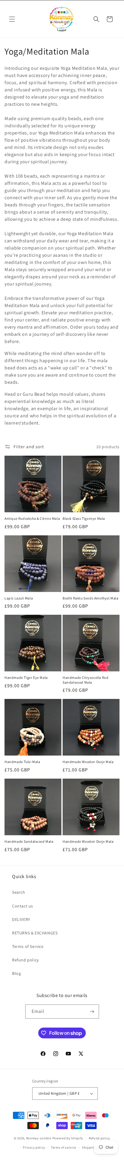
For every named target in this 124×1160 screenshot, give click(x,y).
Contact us (22, 906)
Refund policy (25, 960)
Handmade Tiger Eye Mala (26, 677)
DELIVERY (21, 919)
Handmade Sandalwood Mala (29, 841)
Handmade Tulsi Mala (22, 761)
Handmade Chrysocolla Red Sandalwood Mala (85, 680)
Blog (16, 973)
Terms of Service (28, 946)
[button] (12, 19)
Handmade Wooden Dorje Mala (88, 761)
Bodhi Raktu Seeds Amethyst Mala (91, 598)
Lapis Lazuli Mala (19, 598)
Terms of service (63, 1147)
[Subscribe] (92, 1012)
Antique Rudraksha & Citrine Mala (32, 518)
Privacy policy (34, 1147)
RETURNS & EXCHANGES (34, 933)
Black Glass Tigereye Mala (84, 518)
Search (18, 892)
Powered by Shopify (67, 1138)
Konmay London (38, 1138)
